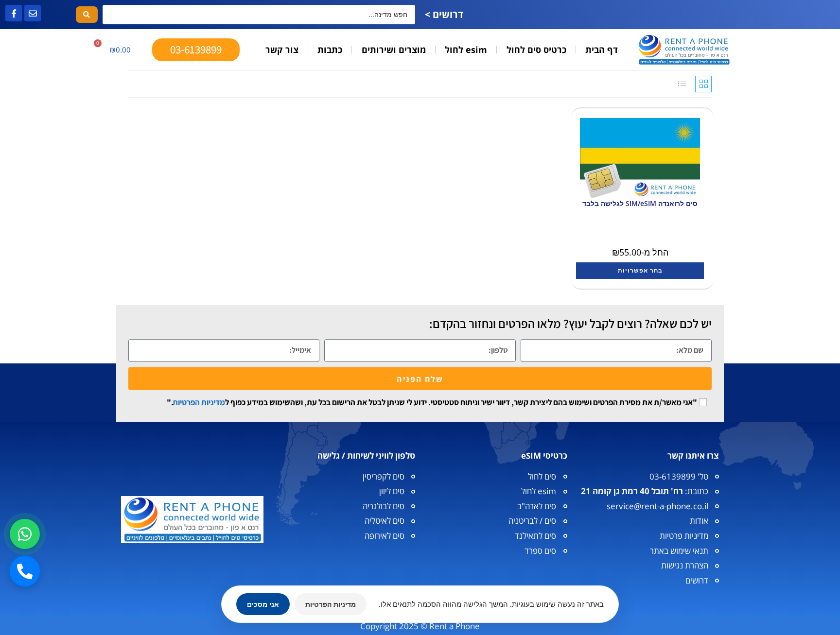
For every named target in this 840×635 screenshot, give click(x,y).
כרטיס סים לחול (536, 49)
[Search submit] (87, 14)
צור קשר (281, 49)
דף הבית (601, 49)
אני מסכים (263, 604)
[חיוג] (25, 571)
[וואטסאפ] (25, 534)
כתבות (329, 49)
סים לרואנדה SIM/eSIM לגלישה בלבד (640, 203)
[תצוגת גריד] (703, 84)
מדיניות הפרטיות (199, 402)
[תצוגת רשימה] (682, 84)
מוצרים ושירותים (394, 49)
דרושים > (444, 14)
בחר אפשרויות (640, 270)
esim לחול (466, 49)
